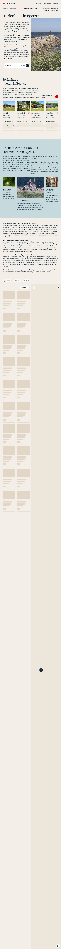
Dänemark (5, 8)
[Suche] (27, 65)
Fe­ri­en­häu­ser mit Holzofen (22, 90)
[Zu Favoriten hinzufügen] (14, 113)
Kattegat (5, 11)
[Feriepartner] (9, 3)
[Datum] (21, 65)
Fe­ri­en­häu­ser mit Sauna (24, 94)
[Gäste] (24, 65)
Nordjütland (13, 8)
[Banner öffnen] (58, 946)
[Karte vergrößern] (34, 287)
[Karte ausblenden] (58, 287)
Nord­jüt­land (9, 24)
